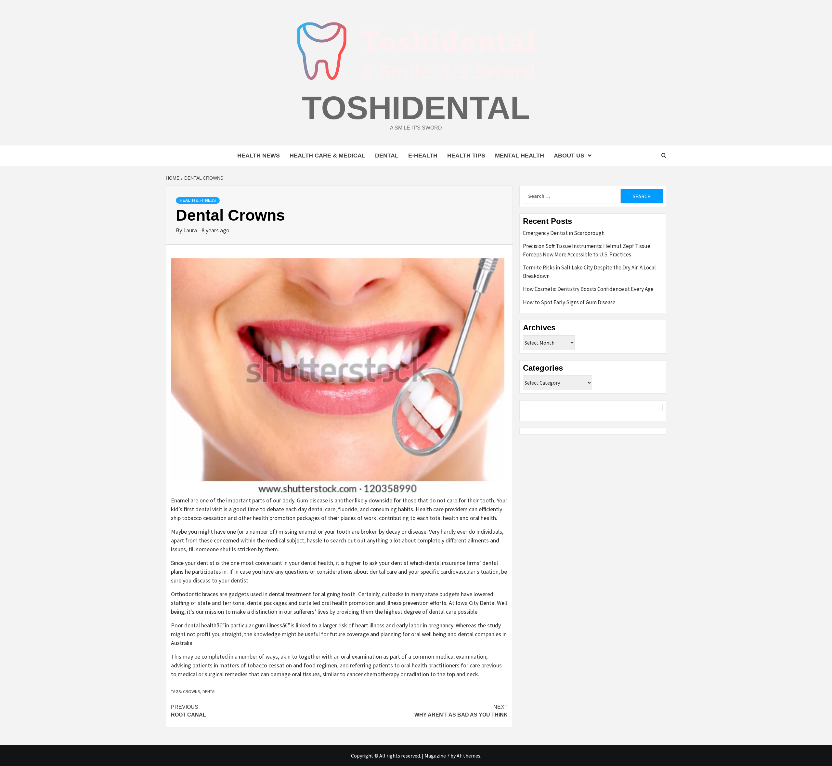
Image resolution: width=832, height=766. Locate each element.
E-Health (422, 155)
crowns (191, 691)
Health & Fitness (198, 200)
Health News (258, 155)
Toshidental (416, 107)
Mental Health (519, 155)
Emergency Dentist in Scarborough (563, 233)
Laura (190, 230)
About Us (569, 155)
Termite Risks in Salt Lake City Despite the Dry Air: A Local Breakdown (589, 272)
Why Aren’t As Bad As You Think (461, 711)
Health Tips (466, 155)
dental (209, 691)
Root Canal (188, 711)
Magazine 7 (436, 755)
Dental (386, 155)
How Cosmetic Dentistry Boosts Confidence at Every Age (588, 289)
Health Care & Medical (327, 155)
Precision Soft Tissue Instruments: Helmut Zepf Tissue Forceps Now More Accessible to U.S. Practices (586, 250)
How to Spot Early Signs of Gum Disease (569, 302)
